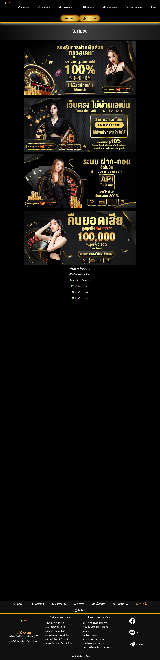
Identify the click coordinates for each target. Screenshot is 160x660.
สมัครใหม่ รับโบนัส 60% (54, 623)
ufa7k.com (24, 632)
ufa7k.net (94, 635)
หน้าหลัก (25, 7)
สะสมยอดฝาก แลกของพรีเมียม (57, 635)
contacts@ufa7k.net (96, 639)
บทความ (90, 7)
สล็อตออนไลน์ (136, 7)
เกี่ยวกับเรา (112, 7)
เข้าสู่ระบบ (45, 7)
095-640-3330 (98, 643)
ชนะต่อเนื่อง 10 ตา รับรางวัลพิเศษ (58, 643)
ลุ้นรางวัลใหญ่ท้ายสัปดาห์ (55, 631)
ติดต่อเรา (82, 610)
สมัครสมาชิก (68, 7)
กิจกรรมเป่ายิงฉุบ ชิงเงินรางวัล (56, 639)
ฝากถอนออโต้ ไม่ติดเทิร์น (55, 627)
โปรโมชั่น (143, 604)
